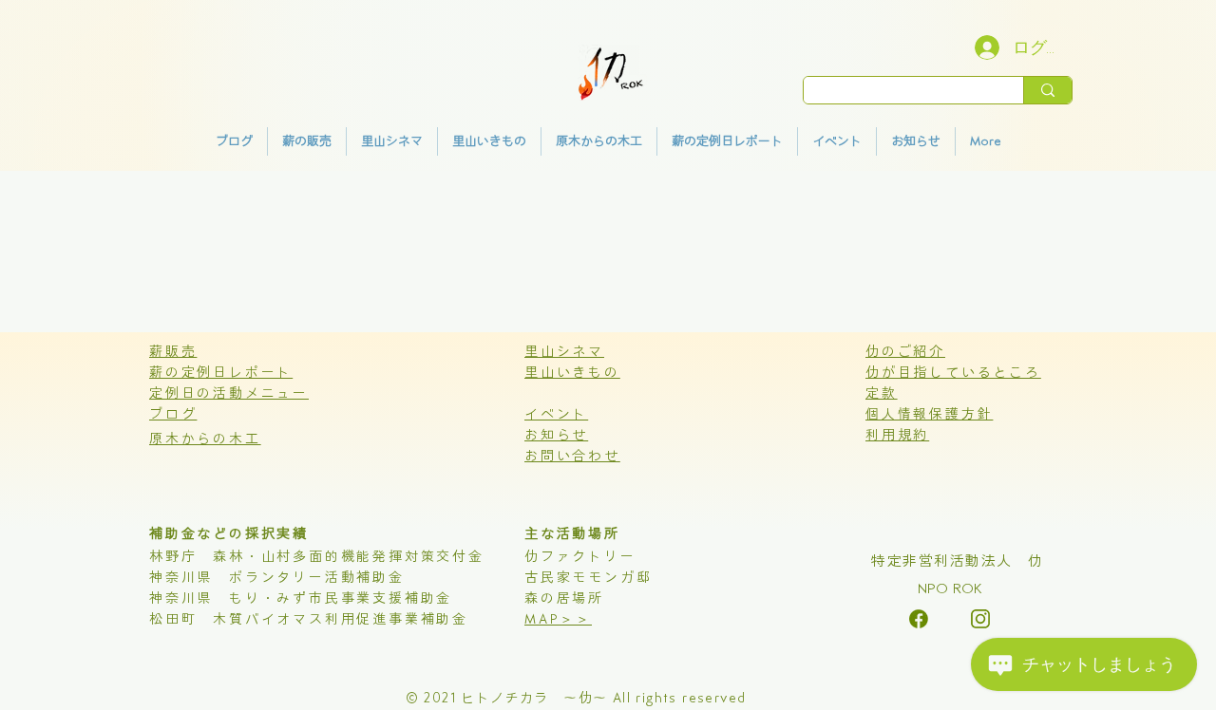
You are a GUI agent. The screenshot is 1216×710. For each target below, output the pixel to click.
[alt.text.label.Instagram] (918, 618)
